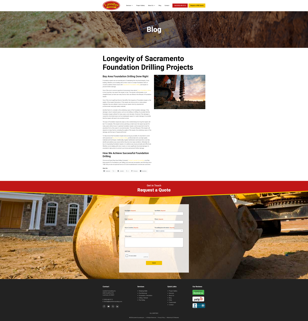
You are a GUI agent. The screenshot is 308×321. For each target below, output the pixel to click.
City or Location (131, 227)
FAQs (170, 300)
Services (128, 5)
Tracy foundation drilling (144, 90)
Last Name (160, 210)
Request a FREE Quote (196, 5)
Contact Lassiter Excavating (136, 160)
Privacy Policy (161, 317)
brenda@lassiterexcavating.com (113, 301)
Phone (159, 219)
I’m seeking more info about (164, 227)
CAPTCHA (127, 251)
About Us (150, 5)
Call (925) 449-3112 (180, 5)
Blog (160, 5)
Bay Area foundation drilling (120, 138)
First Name (130, 210)
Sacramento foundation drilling (131, 84)
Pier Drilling (142, 300)
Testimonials (172, 302)
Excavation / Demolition (145, 295)
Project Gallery (140, 5)
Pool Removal (143, 293)
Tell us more (128, 236)
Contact (167, 5)
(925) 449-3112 (108, 299)
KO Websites (175, 317)
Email (129, 219)
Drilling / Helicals (143, 298)
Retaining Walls (143, 291)
